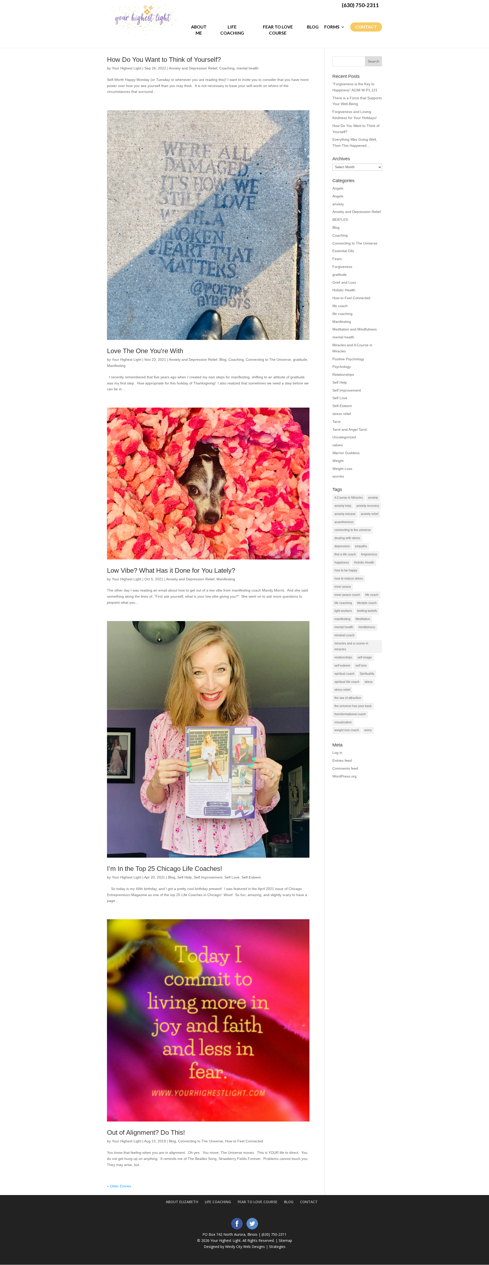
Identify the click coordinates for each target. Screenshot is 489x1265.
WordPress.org (344, 776)
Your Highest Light (126, 68)
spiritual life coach (346, 682)
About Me (199, 30)
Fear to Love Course (278, 30)
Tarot (336, 422)
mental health (248, 68)
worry (368, 730)
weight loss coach (346, 730)
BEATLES (340, 220)
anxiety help (342, 506)
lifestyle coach (367, 603)
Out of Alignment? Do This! (146, 1132)
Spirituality (367, 673)
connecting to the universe (352, 530)
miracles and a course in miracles (351, 646)
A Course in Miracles (348, 497)
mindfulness (366, 627)
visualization (343, 722)
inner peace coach (347, 595)
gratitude (300, 359)
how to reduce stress (348, 578)
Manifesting (116, 366)
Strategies (277, 1246)
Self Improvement (208, 877)
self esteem (342, 665)
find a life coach (345, 554)
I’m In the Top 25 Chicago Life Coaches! (164, 868)
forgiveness (369, 554)
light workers (343, 611)
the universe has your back (353, 706)
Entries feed (342, 760)
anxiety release (345, 514)
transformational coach (350, 714)
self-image (364, 657)
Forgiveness (342, 267)
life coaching (342, 314)
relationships (343, 657)
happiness (341, 562)
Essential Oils (343, 251)
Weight (338, 461)
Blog (313, 27)
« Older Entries (119, 1186)
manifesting (342, 619)
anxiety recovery (367, 506)
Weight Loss (342, 469)
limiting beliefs (367, 611)
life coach (340, 306)
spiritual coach (344, 673)
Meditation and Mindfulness (354, 329)
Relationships (343, 374)
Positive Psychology (348, 359)
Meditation (363, 619)
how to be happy (345, 570)
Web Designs (254, 1246)
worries (338, 476)
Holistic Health (343, 290)
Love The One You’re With (145, 351)
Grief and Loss (344, 282)
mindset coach (344, 635)
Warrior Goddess (346, 453)
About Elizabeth (182, 1201)
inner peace (342, 586)
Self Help (184, 877)
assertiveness (344, 522)
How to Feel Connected (244, 1141)
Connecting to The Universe (268, 359)
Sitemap (285, 1240)
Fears (337, 259)
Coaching (227, 68)
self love (361, 665)
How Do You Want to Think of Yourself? (164, 59)
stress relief (341, 414)
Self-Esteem (251, 877)
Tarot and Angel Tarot (349, 429)
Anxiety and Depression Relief (193, 68)
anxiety (338, 204)
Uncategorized (344, 437)
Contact (366, 27)
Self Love (231, 877)
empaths (361, 546)
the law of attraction (347, 698)
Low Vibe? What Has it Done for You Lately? (171, 570)
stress (368, 682)
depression (342, 546)
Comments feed (345, 768)
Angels (337, 188)
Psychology (341, 367)
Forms (331, 27)
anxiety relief (369, 514)
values (337, 445)
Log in (337, 753)
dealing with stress (347, 538)
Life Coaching (232, 30)
